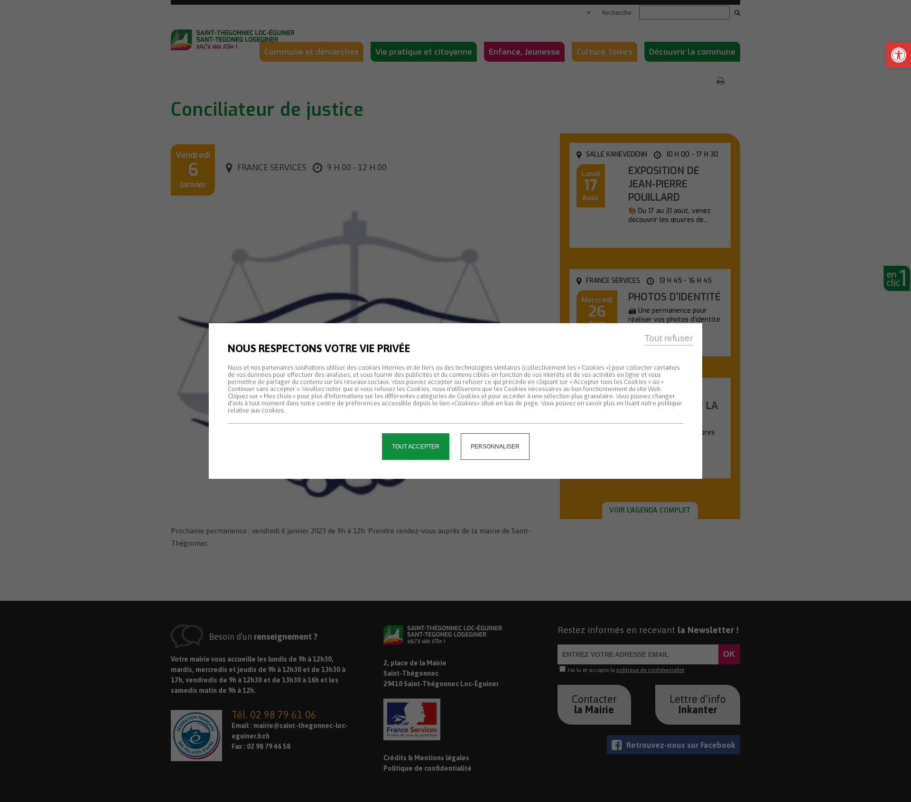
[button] (898, 55)
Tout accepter (415, 446)
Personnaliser (495, 446)
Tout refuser (668, 338)
